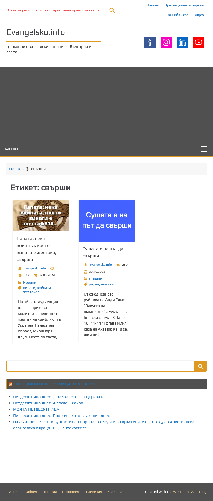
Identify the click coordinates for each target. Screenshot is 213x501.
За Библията (177, 15)
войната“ (45, 288)
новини (107, 284)
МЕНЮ (11, 149)
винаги (29, 288)
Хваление (115, 492)
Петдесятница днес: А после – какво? (49, 403)
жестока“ (31, 292)
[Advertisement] (106, 103)
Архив (14, 492)
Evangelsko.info (35, 32)
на (97, 284)
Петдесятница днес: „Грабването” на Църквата (59, 396)
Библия (31, 492)
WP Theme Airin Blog (190, 492)
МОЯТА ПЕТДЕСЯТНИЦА (36, 409)
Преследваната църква (184, 5)
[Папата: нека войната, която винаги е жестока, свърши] (41, 215)
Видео (199, 15)
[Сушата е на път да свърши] (107, 221)
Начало (16, 168)
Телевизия (93, 492)
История (49, 492)
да (91, 284)
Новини (152, 5)
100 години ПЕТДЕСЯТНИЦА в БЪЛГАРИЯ (54, 383)
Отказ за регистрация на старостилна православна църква (57, 10)
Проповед (70, 492)
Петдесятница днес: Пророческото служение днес (61, 415)
